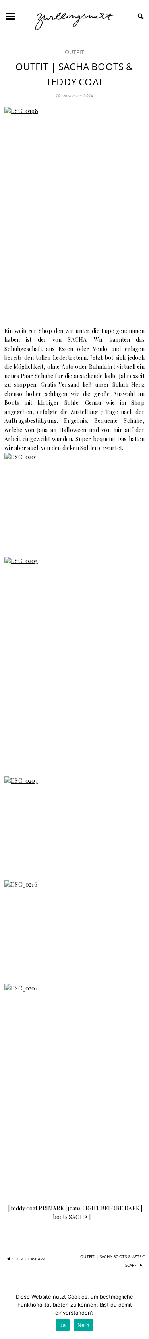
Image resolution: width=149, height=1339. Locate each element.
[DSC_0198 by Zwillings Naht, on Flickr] (74, 212)
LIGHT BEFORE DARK (110, 1208)
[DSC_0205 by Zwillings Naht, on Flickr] (74, 662)
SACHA (77, 339)
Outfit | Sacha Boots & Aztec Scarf (112, 1261)
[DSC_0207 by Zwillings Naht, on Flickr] (74, 823)
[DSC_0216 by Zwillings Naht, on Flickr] (74, 927)
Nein (83, 1325)
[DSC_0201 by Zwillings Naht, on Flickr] (74, 1089)
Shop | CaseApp (28, 1259)
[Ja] (139, 1313)
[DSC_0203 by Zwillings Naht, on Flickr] (74, 500)
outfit (74, 52)
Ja (63, 1325)
